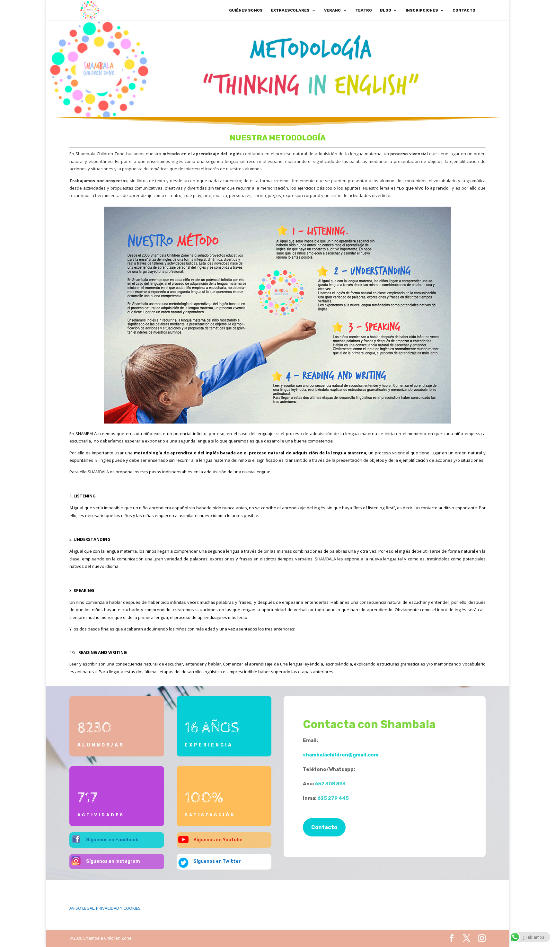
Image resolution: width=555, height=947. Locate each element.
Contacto (324, 827)
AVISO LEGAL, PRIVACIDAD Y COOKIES (105, 908)
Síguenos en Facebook (112, 840)
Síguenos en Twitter (217, 861)
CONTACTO (464, 10)
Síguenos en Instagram (113, 861)
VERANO (332, 10)
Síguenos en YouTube (217, 840)
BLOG (385, 10)
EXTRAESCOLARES (290, 10)
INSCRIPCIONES (422, 10)
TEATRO (363, 10)
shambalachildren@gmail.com (340, 755)
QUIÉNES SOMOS (246, 10)
